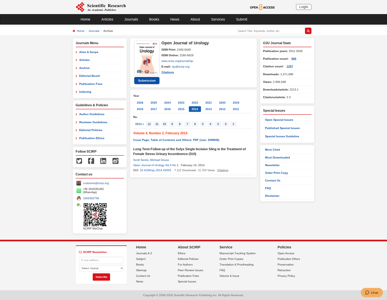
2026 (140, 102)
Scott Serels (141, 159)
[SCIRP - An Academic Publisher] (101, 6)
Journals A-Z (144, 253)
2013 (208, 109)
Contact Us (272, 180)
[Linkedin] (103, 160)
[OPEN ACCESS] (262, 6)
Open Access (286, 253)
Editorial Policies (90, 130)
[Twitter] (79, 160)
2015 (181, 109)
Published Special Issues (282, 128)
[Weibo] (115, 160)
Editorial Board (89, 75)
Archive (84, 68)
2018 (140, 109)
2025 (154, 102)
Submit (241, 19)
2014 (195, 109)
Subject (141, 258)
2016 (167, 109)
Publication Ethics (91, 138)
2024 (167, 102)
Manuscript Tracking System (238, 253)
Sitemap (141, 270)
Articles (107, 19)
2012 (222, 109)
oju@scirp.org (180, 66)
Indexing (85, 91)
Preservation (286, 264)
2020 (222, 102)
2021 (208, 102)
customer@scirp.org (96, 183)
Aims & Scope (88, 52)
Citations (167, 72)
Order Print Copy (276, 172)
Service (226, 247)
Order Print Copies (231, 258)
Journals (131, 19)
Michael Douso (159, 159)
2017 (154, 109)
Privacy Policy (286, 275)
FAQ (268, 188)
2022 (195, 102)
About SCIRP (189, 247)
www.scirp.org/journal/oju (177, 60)
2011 (236, 109)
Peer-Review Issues (190, 270)
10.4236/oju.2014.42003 (155, 170)
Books (154, 19)
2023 (181, 102)
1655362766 (91, 198)
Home (85, 19)
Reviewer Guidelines (93, 122)
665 (293, 58)
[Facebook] (91, 160)
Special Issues (187, 281)
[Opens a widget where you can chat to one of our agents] (372, 293)
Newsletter (272, 165)
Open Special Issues (279, 119)
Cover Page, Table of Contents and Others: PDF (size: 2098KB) (176, 140)
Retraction (284, 270)
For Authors (185, 264)
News (174, 19)
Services (218, 19)
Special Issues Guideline (282, 136)
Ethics (181, 253)
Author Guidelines (91, 114)
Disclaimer (272, 195)
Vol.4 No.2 (171, 165)
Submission (147, 80)
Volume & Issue (229, 275)
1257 (290, 66)
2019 (236, 102)
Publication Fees (90, 83)
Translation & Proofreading (237, 264)
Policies (284, 247)
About (195, 19)
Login (303, 7)
